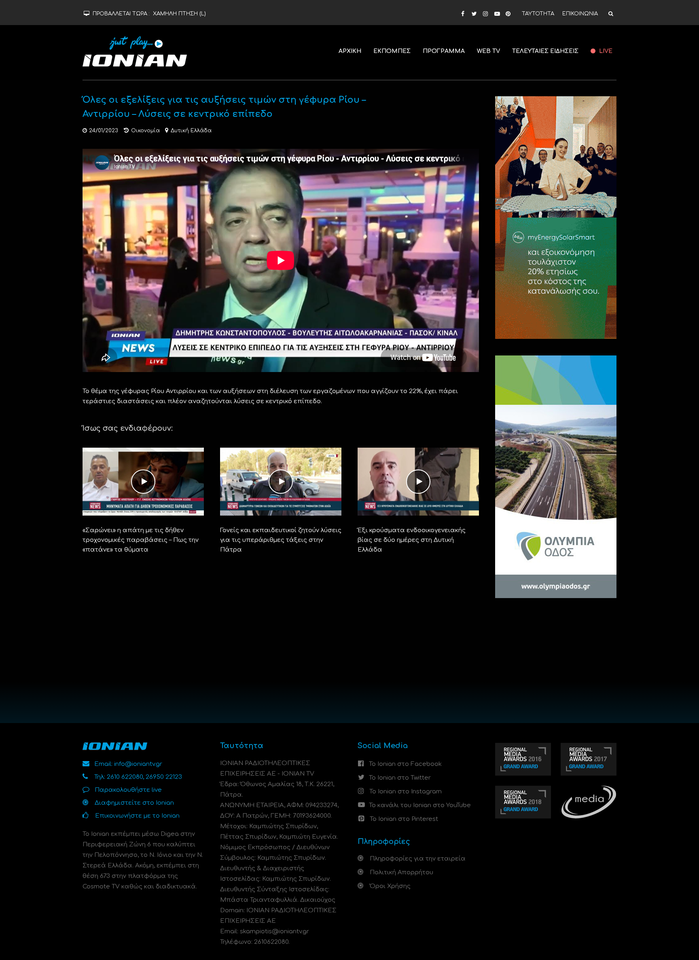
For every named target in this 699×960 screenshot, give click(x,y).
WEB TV (488, 51)
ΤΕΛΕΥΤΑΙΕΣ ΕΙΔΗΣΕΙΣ (545, 51)
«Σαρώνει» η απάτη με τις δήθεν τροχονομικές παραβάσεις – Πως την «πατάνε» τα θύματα (141, 540)
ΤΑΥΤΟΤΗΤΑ (538, 14)
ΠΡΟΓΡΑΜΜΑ (444, 51)
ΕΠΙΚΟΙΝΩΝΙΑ (580, 14)
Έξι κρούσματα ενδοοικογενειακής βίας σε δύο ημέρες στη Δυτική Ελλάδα (412, 540)
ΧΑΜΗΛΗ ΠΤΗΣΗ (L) (179, 14)
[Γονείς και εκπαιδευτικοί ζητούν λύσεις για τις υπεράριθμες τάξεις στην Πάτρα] (280, 481)
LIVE (604, 51)
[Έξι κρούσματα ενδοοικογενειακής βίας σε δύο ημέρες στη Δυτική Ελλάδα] (418, 481)
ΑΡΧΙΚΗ (350, 51)
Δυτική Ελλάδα (191, 130)
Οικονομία (145, 130)
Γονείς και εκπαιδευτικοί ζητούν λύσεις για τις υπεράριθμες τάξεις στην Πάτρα (280, 540)
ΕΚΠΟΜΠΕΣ (392, 51)
